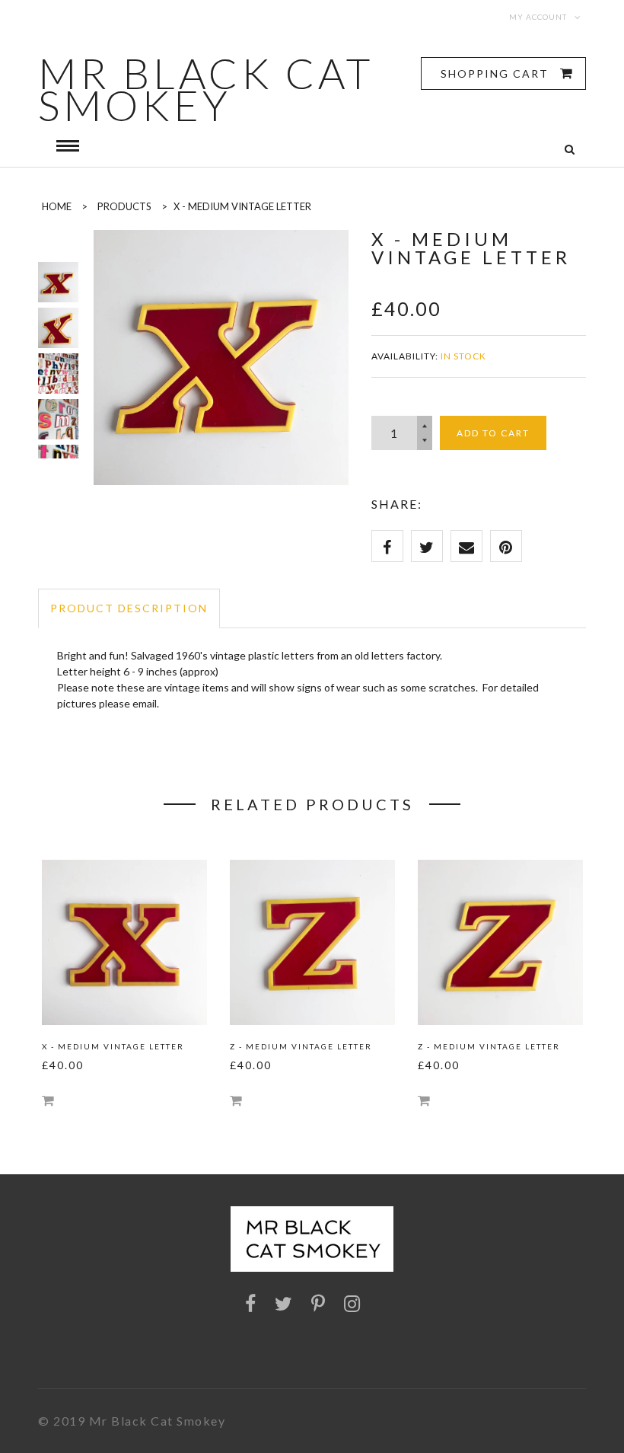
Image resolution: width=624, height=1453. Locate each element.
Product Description (129, 608)
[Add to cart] (48, 1100)
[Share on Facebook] (387, 546)
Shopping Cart (496, 73)
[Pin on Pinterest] (506, 546)
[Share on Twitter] (427, 546)
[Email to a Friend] (466, 546)
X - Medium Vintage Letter (113, 1046)
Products (124, 206)
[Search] (569, 150)
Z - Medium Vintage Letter (301, 1046)
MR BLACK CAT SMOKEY (206, 89)
